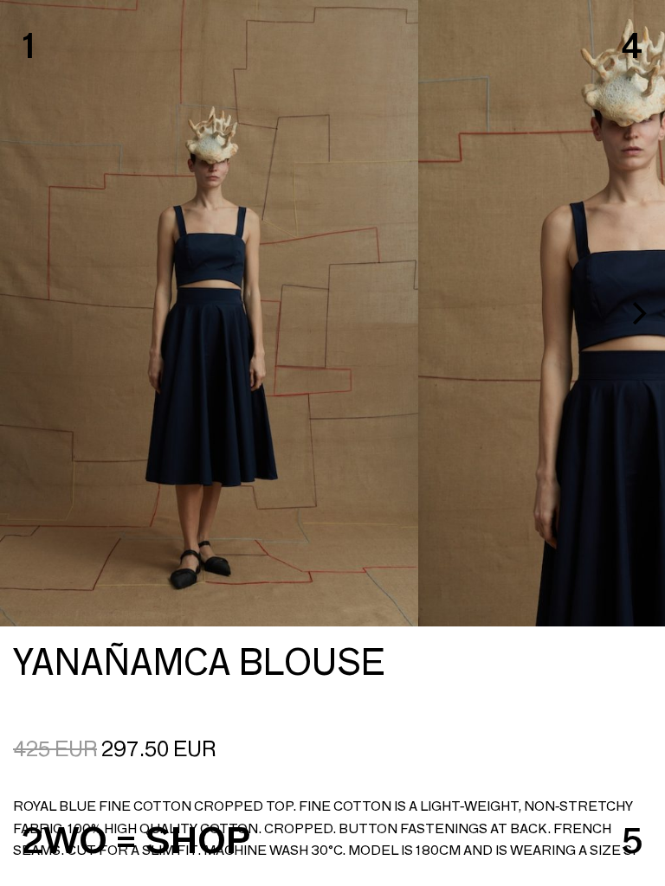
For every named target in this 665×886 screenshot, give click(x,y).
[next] (637, 313)
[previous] (28, 313)
